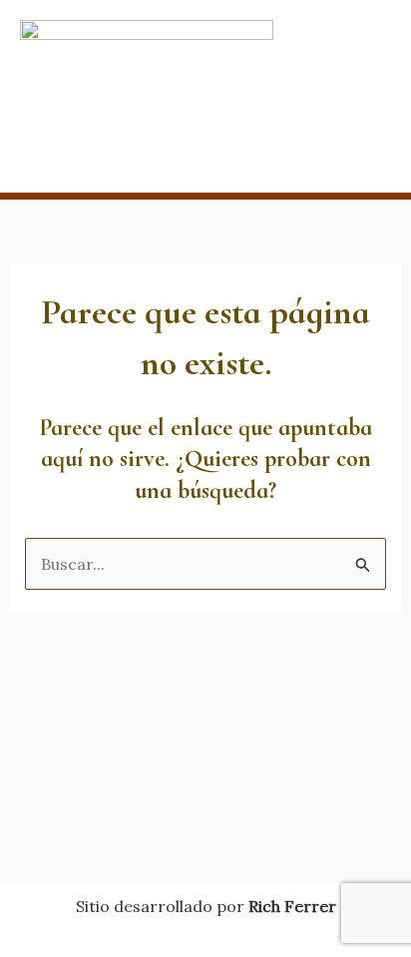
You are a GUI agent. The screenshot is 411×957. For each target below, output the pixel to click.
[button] (205, 154)
